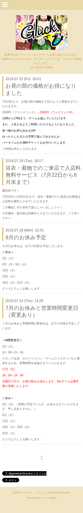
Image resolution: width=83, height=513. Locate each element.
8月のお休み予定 (26, 237)
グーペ (44, 498)
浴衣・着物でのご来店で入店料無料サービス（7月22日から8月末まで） (43, 175)
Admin (53, 498)
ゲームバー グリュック (33, 492)
